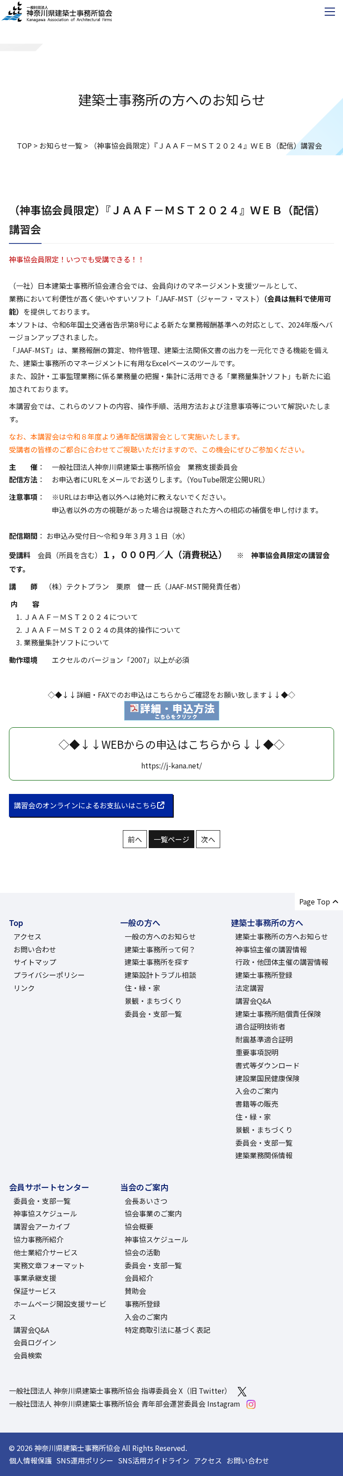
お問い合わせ (34, 949)
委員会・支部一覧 (153, 1013)
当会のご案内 (144, 1187)
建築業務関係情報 (264, 1155)
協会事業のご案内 (153, 1213)
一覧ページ (171, 839)
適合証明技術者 (260, 1026)
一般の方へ (140, 922)
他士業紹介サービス (45, 1252)
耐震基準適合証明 (264, 1039)
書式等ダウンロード (267, 1065)
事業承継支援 (34, 1277)
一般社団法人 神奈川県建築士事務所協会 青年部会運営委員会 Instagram (124, 1403)
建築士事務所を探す (157, 961)
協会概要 (139, 1226)
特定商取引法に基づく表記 (167, 1329)
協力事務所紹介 (38, 1239)
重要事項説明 (256, 1052)
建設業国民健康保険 (267, 1078)
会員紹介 (139, 1277)
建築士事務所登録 (264, 974)
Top (16, 922)
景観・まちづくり (153, 1000)
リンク (24, 987)
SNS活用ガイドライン (153, 1460)
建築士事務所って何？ (160, 949)
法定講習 (249, 987)
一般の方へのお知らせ (160, 936)
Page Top (314, 901)
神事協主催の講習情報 (271, 949)
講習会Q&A (253, 1000)
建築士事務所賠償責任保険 (278, 1013)
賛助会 (135, 1290)
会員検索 (27, 1355)
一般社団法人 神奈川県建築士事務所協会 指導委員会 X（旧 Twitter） (120, 1390)
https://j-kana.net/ (171, 765)
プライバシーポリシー (49, 974)
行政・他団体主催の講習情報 (281, 961)
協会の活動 (142, 1252)
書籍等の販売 (256, 1103)
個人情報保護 (30, 1460)
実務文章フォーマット (49, 1265)
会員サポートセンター (49, 1187)
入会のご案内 (256, 1090)
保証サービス (34, 1290)
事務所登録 (142, 1303)
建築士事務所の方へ (267, 922)
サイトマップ (34, 961)
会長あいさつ (146, 1200)
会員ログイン (34, 1342)
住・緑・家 (142, 987)
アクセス (27, 936)
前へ (135, 839)
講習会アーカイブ (41, 1226)
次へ (208, 839)
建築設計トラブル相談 (160, 974)
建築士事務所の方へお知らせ (281, 936)
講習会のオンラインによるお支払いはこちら (85, 805)
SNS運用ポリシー (84, 1460)
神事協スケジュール (45, 1213)
